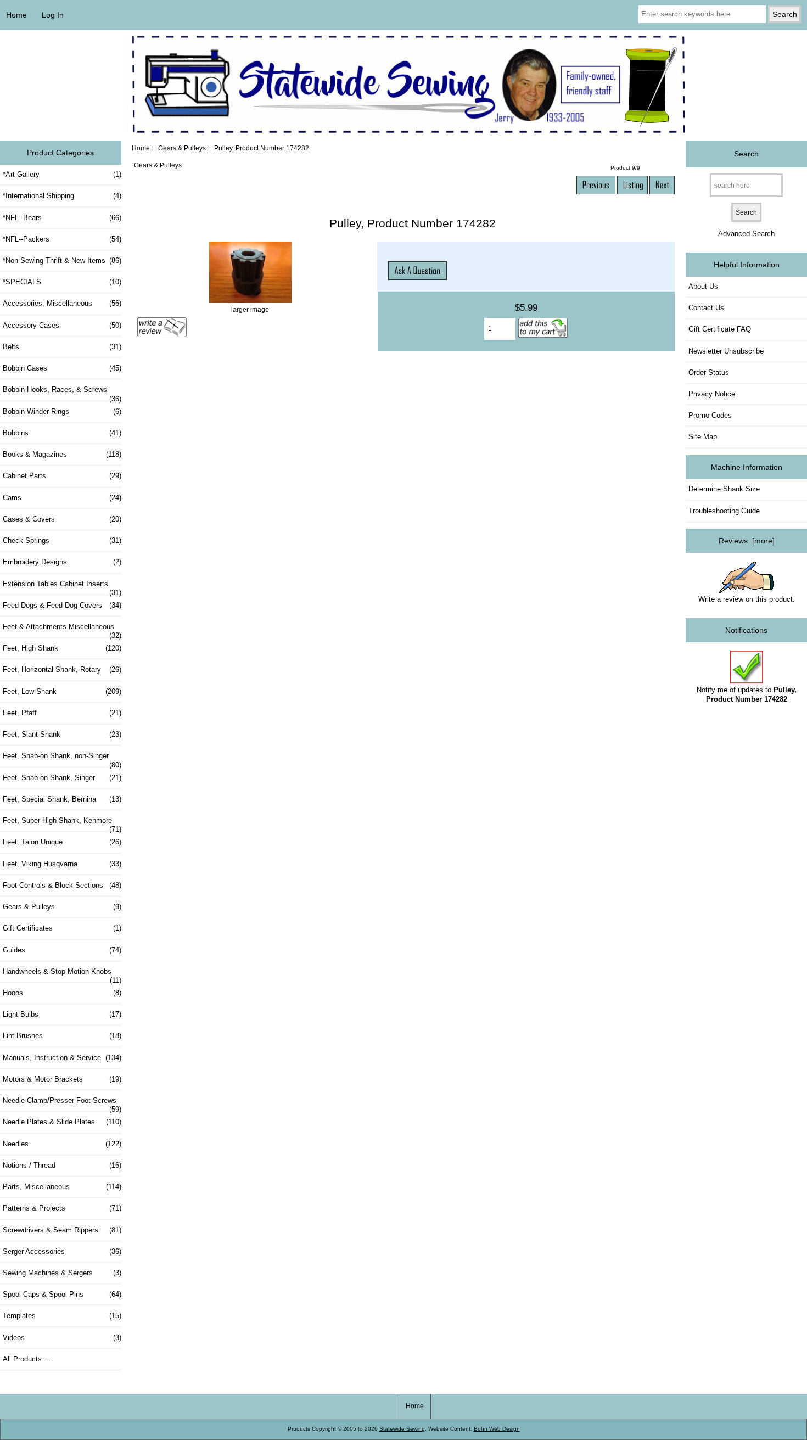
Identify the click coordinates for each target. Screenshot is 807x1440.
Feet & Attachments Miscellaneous (62, 630)
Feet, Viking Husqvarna (62, 864)
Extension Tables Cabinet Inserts (62, 587)
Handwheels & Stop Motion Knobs (62, 974)
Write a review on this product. (746, 599)
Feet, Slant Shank (62, 734)
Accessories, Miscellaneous (62, 303)
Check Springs (62, 540)
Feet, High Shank (62, 648)
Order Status (708, 372)
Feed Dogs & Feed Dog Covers (62, 605)
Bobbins (62, 433)
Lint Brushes (62, 1036)
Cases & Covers (62, 519)
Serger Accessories (62, 1251)
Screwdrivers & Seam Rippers (62, 1230)
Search (746, 153)
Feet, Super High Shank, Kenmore (62, 823)
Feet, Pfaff (62, 713)
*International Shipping (62, 196)
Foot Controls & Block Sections (62, 885)
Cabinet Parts (62, 476)
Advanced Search (746, 233)
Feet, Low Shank (62, 691)
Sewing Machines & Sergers (62, 1273)
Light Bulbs (62, 1014)
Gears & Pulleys (182, 148)
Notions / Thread (62, 1165)
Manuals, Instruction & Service (62, 1058)
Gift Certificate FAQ (719, 329)
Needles (62, 1144)
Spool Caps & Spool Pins (62, 1294)
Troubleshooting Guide (724, 511)
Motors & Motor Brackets (62, 1079)
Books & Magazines (62, 454)
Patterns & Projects (62, 1208)
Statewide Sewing (402, 1429)
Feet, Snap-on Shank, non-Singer (62, 759)
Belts (62, 347)
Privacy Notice (711, 394)
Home (16, 14)
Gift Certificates (62, 928)
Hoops (62, 993)
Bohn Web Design (497, 1429)
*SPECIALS (62, 282)
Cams (62, 498)
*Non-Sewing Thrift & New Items (62, 260)
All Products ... (27, 1359)
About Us (703, 286)
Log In (53, 14)
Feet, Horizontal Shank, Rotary (62, 669)
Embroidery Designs (62, 562)
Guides (62, 950)
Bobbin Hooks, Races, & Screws (62, 392)
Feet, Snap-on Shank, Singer (62, 778)
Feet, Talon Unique (62, 842)
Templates (62, 1316)
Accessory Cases (62, 325)
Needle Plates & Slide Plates (62, 1122)
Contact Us (706, 308)
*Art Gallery (62, 174)
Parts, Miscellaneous (62, 1187)
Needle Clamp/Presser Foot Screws (62, 1103)
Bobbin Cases (62, 368)
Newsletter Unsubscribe (726, 351)
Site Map (702, 437)
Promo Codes (710, 415)
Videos (62, 1337)
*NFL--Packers (62, 239)
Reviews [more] (747, 540)
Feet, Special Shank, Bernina (62, 799)
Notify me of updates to (747, 694)
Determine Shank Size (724, 489)
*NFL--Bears (62, 218)
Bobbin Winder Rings (62, 411)
